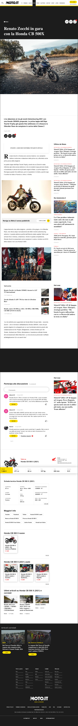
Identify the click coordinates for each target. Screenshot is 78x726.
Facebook (16, 514)
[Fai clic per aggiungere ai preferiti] (71, 22)
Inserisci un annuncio (58, 687)
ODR (50, 707)
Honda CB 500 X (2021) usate (17, 561)
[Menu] (2, 2)
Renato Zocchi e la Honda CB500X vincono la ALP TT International (20, 291)
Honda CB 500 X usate (36, 514)
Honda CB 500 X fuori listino (12, 522)
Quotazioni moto (47, 679)
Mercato (57, 669)
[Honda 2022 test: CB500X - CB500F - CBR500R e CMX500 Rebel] (10, 599)
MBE (36, 674)
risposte (29, 436)
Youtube (7, 514)
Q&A (45, 684)
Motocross (27, 679)
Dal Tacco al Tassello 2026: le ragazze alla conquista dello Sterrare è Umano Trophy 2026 (12, 647)
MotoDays (37, 676)
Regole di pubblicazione (33, 707)
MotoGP (27, 674)
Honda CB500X (40, 604)
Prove (5, 613)
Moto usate (56, 674)
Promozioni (56, 684)
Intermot (36, 679)
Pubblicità (44, 707)
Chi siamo (59, 707)
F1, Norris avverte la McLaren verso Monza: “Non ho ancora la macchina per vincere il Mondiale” (65, 250)
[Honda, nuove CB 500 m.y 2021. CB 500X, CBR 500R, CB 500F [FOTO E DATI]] (45, 311)
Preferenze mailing (39, 709)
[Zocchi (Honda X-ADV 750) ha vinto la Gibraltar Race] (45, 302)
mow (41, 718)
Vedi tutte (47, 555)
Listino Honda (28, 522)
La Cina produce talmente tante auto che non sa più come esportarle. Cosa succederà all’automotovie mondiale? (64, 222)
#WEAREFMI (28, 687)
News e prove (19, 669)
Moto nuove (56, 671)
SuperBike (27, 676)
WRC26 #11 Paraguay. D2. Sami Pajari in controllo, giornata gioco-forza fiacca (65, 237)
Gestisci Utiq (67, 707)
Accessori (56, 679)
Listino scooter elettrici (48, 676)
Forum (17, 687)
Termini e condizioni (20, 707)
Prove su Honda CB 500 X (29, 518)
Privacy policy (10, 707)
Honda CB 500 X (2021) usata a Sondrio (10, 576)
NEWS (4, 643)
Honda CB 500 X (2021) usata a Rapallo (42, 576)
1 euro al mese (42, 220)
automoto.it (26, 718)
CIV (26, 684)
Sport (27, 669)
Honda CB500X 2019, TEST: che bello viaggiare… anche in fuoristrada (26, 607)
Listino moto (47, 671)
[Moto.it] (12, 3)
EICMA (36, 671)
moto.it (35, 718)
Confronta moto (47, 687)
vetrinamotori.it (50, 718)
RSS (54, 707)
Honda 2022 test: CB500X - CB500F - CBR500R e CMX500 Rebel (10, 607)
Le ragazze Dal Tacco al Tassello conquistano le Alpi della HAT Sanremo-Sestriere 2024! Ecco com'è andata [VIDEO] (39, 648)
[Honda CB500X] (42, 599)
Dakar (26, 681)
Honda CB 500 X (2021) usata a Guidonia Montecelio (26, 576)
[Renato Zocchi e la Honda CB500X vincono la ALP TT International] (45, 292)
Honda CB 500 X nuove (14, 533)
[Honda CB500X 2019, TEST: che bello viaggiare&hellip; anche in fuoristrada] (26, 599)
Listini (46, 669)
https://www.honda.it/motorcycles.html (64, 462)
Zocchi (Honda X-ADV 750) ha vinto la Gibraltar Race (20, 300)
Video (17, 684)
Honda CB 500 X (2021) (30, 461)
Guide (17, 679)
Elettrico (17, 676)
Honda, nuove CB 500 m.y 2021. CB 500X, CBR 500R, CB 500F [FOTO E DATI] (21, 310)
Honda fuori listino (41, 522)
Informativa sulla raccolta (6, 723)
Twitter (24, 514)
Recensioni (47, 681)
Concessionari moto (58, 681)
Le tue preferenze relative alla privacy (24, 723)
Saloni (36, 669)
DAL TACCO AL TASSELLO (35, 643)
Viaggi (17, 681)
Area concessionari (73, 4)
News (6, 22)
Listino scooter (47, 674)
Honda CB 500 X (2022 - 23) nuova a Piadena (10, 547)
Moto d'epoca (57, 676)
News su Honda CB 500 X (12, 518)
